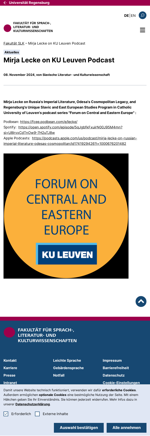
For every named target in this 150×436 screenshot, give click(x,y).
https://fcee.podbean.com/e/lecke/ (48, 122)
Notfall (58, 375)
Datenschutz (114, 375)
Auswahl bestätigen (79, 427)
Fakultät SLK (14, 43)
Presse (9, 375)
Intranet (10, 383)
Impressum (112, 360)
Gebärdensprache (68, 368)
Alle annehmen (126, 427)
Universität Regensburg (29, 3)
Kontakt (10, 360)
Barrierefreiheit (116, 368)
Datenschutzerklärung (32, 404)
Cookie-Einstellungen (121, 383)
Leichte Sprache (67, 360)
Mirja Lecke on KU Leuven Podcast (56, 43)
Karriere (10, 368)
